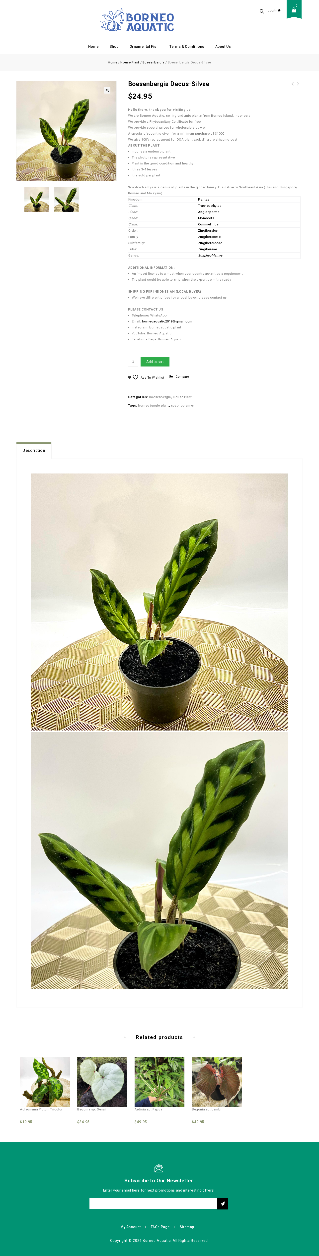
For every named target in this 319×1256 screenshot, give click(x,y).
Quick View (39, 1072)
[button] (107, 90)
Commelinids (208, 224)
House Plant (129, 62)
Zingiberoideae (210, 243)
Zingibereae (207, 249)
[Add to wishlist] (50, 1072)
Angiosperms (209, 212)
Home (93, 47)
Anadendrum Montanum (298, 87)
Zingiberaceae (209, 237)
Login (273, 10)
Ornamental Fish (144, 47)
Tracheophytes (210, 206)
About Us (223, 47)
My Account (130, 1227)
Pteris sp (292, 87)
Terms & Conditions (186, 47)
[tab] (34, 450)
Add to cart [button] (61, 1072)
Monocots (206, 218)
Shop (114, 47)
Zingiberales (208, 230)
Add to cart (155, 362)
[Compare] (28, 1072)
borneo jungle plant (153, 405)
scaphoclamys (182, 405)
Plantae (204, 199)
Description (33, 450)
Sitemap (187, 1227)
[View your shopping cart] (295, 13)
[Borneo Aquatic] (137, 19)
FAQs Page (160, 1227)
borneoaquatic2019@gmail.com (167, 321)
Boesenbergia (153, 62)
